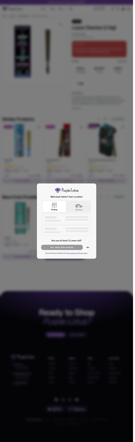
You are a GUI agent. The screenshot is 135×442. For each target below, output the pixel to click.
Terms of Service (71, 253)
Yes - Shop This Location (61, 247)
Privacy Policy (83, 253)
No (88, 247)
